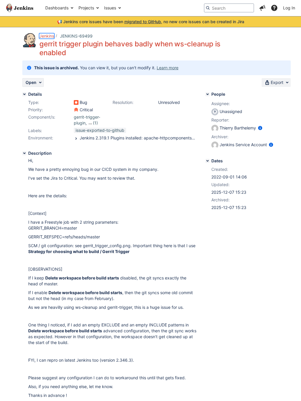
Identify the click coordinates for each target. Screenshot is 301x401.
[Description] (24, 153)
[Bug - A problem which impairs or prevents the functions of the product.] (76, 102)
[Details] (24, 94)
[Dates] (207, 161)
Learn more (167, 67)
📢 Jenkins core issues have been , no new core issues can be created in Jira (150, 21)
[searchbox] (229, 8)
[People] (207, 94)
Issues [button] (110, 7)
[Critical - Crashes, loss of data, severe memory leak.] (76, 109)
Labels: (35, 130)
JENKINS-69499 (76, 35)
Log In (289, 7)
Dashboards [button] (56, 7)
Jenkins (46, 35)
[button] (262, 8)
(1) (95, 122)
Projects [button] (86, 7)
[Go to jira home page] (19, 8)
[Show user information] (260, 127)
